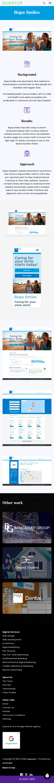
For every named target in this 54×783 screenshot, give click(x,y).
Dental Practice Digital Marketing (19, 662)
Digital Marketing (11, 647)
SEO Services (9, 651)
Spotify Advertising (12, 669)
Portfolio (7, 685)
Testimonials (9, 688)
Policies (6, 711)
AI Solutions (8, 643)
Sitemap (7, 719)
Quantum (31, 759)
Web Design (9, 635)
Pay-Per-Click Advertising (15, 654)
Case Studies (9, 692)
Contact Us (8, 707)
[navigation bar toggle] (50, 3)
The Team (8, 681)
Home (6, 703)
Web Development (12, 639)
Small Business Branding (15, 658)
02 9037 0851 (27, 779)
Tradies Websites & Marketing (18, 666)
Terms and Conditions (14, 715)
